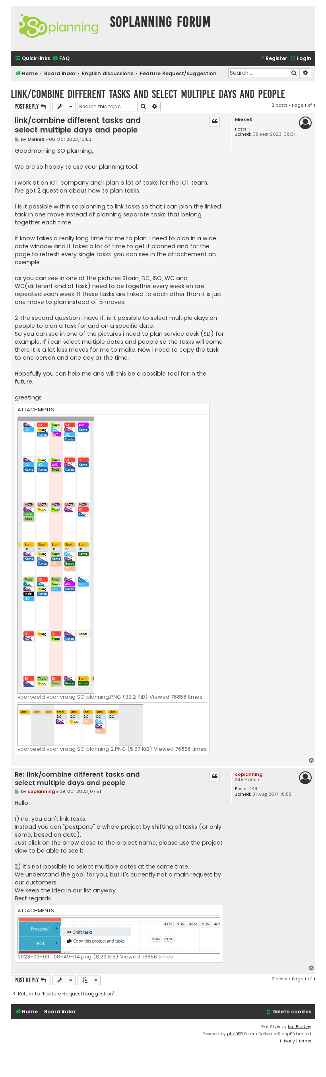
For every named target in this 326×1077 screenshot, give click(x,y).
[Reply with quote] (215, 122)
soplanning (248, 774)
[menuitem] (61, 58)
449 (253, 788)
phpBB (233, 1034)
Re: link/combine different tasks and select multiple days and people (77, 779)
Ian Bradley (299, 1027)
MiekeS (243, 119)
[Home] (58, 28)
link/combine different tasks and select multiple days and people (148, 94)
